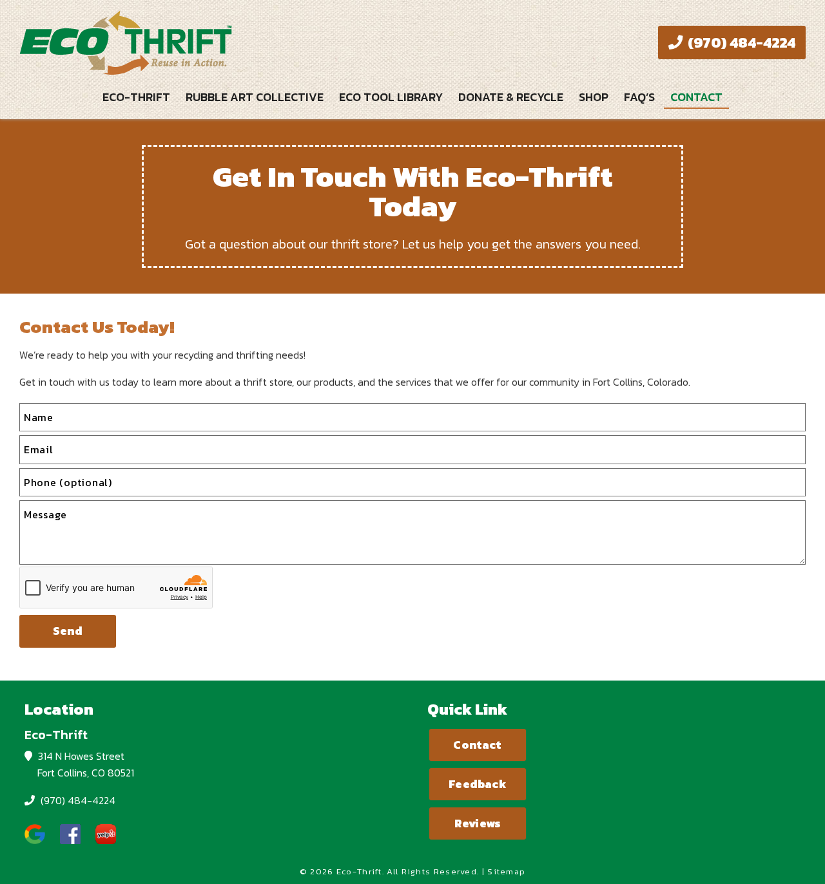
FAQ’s (639, 97)
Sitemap (506, 871)
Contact (696, 97)
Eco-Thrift (136, 97)
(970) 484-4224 (739, 42)
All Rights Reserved (432, 871)
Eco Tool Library (391, 97)
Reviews (477, 823)
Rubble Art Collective (255, 97)
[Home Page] (211, 42)
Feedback (477, 784)
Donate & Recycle (510, 97)
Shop (593, 97)
